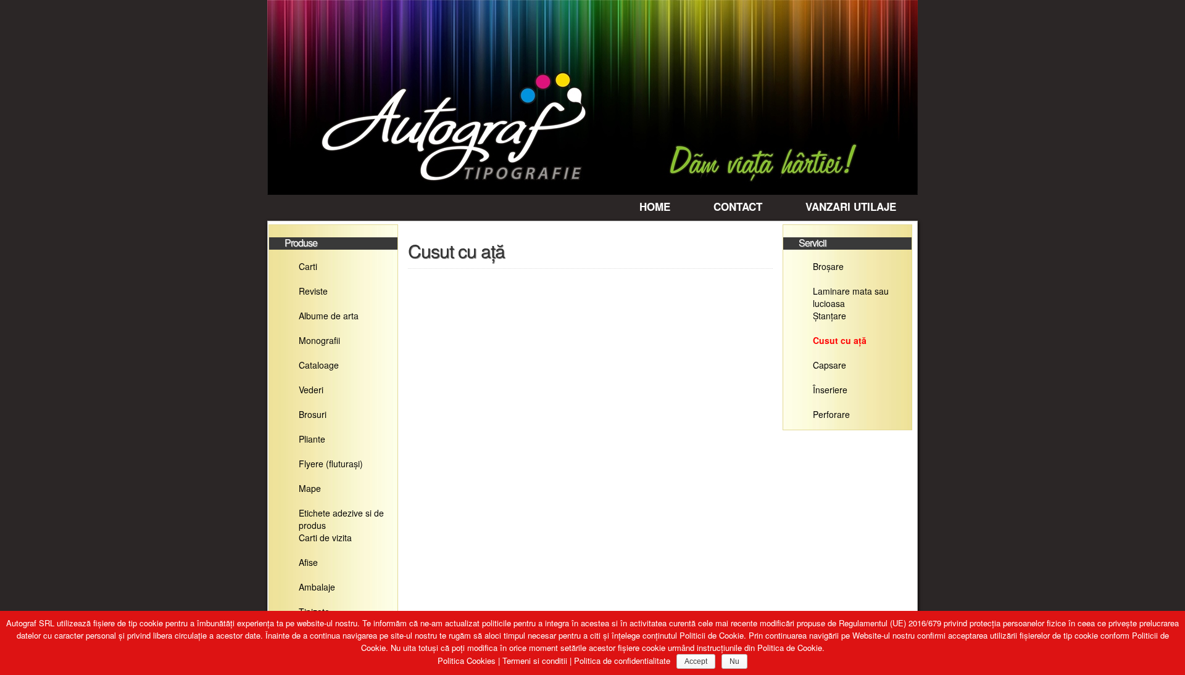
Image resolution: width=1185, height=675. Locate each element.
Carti (308, 266)
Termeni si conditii (534, 660)
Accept (695, 661)
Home (654, 206)
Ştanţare (829, 315)
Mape (310, 488)
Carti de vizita (325, 537)
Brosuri (312, 414)
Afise (308, 562)
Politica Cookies (467, 660)
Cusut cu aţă (840, 340)
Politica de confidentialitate (622, 660)
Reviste (313, 291)
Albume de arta (329, 315)
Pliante (312, 439)
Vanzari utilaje (850, 206)
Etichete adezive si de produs (341, 516)
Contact (737, 206)
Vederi (311, 389)
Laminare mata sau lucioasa (851, 294)
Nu (734, 661)
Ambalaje (317, 587)
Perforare (831, 414)
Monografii (319, 340)
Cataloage (319, 365)
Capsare (829, 365)
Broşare (828, 266)
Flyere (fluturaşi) (331, 463)
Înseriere (830, 389)
